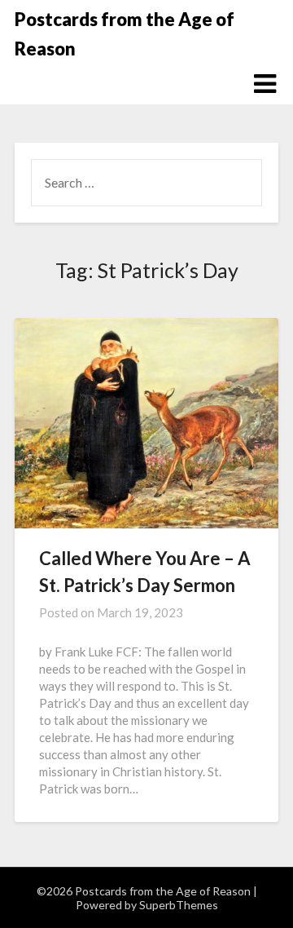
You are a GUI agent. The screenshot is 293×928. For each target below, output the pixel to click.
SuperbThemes (178, 905)
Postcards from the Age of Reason (124, 34)
